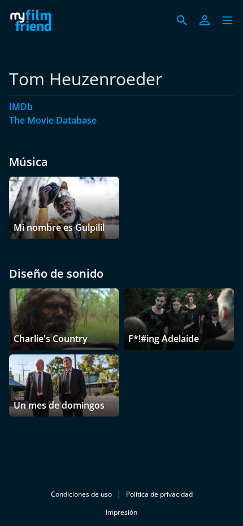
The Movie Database (53, 120)
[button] (227, 20)
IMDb (21, 106)
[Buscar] (182, 20)
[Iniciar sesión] (204, 20)
